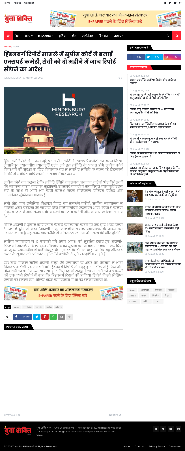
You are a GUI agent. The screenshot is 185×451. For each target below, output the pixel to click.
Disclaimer (175, 446)
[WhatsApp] (53, 317)
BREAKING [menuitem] (44, 36)
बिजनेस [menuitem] (103, 36)
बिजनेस (38, 307)
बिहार (167, 295)
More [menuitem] (117, 36)
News (16, 46)
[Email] (61, 317)
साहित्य (146, 301)
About (17, 2)
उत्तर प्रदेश (159, 290)
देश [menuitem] (17, 36)
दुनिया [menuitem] (62, 36)
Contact (29, 2)
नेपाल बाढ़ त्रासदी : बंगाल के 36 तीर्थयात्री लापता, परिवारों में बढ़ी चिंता (152, 111)
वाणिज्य (58, 307)
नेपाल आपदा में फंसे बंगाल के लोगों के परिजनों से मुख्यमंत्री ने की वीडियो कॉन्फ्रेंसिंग (154, 96)
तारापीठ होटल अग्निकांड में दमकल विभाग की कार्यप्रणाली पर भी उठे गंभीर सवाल (163, 264)
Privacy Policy (157, 446)
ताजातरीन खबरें (138, 67)
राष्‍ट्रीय (49, 307)
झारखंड (133, 295)
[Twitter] (36, 317)
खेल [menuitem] (74, 36)
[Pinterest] (45, 317)
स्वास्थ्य (158, 301)
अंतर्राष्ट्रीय (27, 307)
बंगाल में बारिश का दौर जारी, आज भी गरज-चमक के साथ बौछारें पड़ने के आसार (163, 210)
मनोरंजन (133, 301)
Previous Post (13, 415)
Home (7, 2)
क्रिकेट (171, 290)
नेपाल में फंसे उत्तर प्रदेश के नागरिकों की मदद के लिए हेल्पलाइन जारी (155, 155)
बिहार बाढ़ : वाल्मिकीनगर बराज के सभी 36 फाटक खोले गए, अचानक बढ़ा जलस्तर (153, 126)
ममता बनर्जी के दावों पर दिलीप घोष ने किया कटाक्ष (153, 82)
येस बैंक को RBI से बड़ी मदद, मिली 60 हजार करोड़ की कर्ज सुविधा (162, 193)
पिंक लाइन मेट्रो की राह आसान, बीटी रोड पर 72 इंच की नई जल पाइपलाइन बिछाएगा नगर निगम (162, 246)
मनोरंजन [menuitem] (87, 36)
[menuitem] (8, 35)
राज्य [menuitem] (27, 36)
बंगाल (144, 295)
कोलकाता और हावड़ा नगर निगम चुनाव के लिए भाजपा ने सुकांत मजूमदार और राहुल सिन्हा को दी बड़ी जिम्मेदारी (155, 171)
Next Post (115, 415)
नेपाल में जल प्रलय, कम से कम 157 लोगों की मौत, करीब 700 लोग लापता (153, 140)
